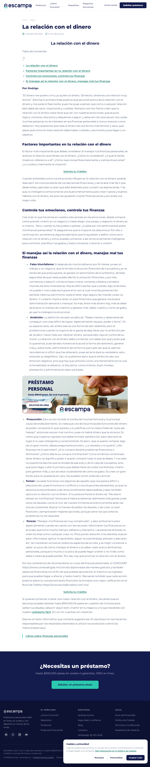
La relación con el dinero (42, 65)
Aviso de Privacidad (125, 715)
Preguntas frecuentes (52, 730)
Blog (33, 20)
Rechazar (99, 757)
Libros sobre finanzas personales (46, 636)
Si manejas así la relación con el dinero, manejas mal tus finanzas (68, 81)
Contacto (82, 730)
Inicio (24, 20)
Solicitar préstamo (133, 5)
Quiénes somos (86, 715)
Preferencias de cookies (43, 757)
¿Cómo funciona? (50, 715)
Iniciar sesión (110, 5)
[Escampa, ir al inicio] (18, 5)
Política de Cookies (125, 720)
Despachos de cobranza (127, 730)
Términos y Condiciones (127, 725)
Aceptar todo (135, 757)
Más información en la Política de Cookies (115, 751)
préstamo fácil (41, 612)
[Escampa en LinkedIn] (19, 734)
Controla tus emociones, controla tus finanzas (55, 75)
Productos (41, 5)
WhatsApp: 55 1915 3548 (90, 735)
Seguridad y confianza (89, 720)
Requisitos (73, 5)
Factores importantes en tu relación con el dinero (58, 70)
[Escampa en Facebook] (6, 734)
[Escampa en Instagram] (13, 734)
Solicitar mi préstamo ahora (75, 684)
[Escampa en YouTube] (26, 734)
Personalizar (116, 757)
